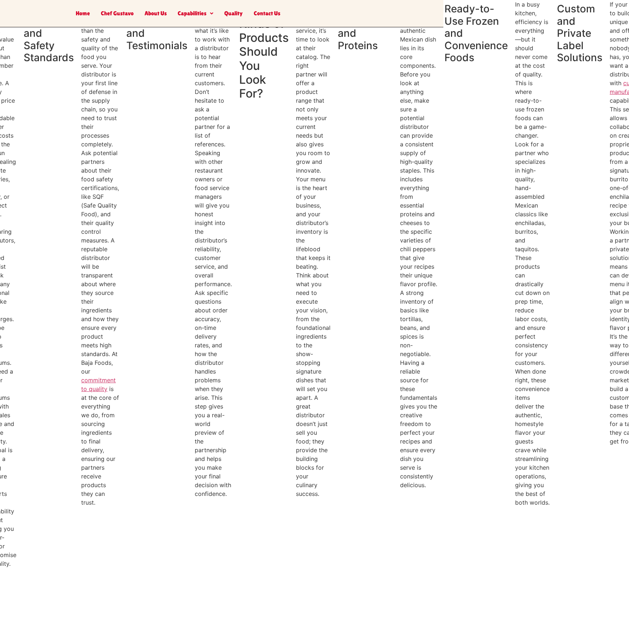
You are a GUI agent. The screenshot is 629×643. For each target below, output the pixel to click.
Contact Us (267, 13)
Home (83, 13)
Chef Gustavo (117, 13)
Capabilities (192, 13)
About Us (156, 13)
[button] (195, 13)
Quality (233, 13)
